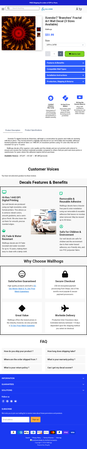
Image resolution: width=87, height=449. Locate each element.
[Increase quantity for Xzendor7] (60, 53)
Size (47, 40)
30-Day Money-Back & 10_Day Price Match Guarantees (22, 289)
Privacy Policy (36, 438)
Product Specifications (33, 130)
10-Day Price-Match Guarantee (22, 326)
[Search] (8, 8)
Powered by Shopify (43, 445)
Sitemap (58, 438)
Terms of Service (48, 438)
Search (28, 438)
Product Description (12, 130)
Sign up (35, 419)
